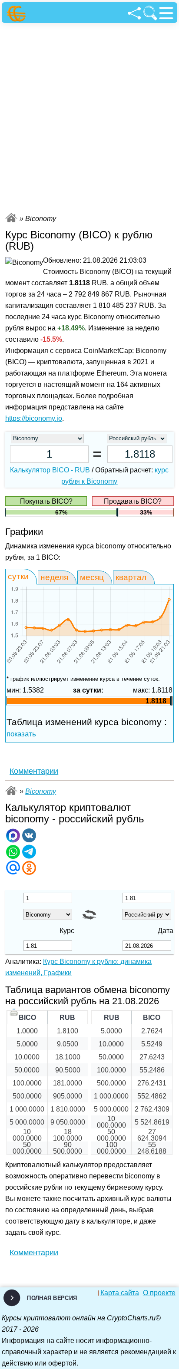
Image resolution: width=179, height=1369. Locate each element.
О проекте (159, 1293)
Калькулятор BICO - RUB (50, 470)
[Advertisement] (89, 116)
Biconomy (40, 791)
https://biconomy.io (33, 418)
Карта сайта (119, 1293)
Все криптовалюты (11, 217)
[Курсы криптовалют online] (17, 14)
